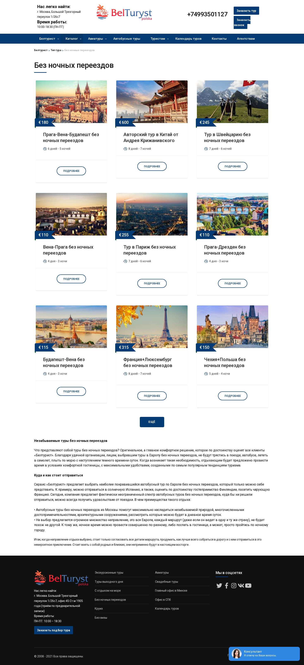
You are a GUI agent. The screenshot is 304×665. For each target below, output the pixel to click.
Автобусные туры (126, 39)
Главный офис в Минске (171, 590)
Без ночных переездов (110, 599)
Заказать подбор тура (53, 630)
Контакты (219, 39)
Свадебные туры (166, 581)
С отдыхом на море (108, 590)
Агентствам (246, 39)
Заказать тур (246, 10)
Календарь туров (188, 39)
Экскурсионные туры (109, 572)
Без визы (101, 617)
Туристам (158, 39)
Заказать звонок (242, 22)
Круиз (99, 608)
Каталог (72, 39)
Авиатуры (95, 39)
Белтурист (47, 39)
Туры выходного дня (109, 581)
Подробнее (71, 170)
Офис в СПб (163, 599)
